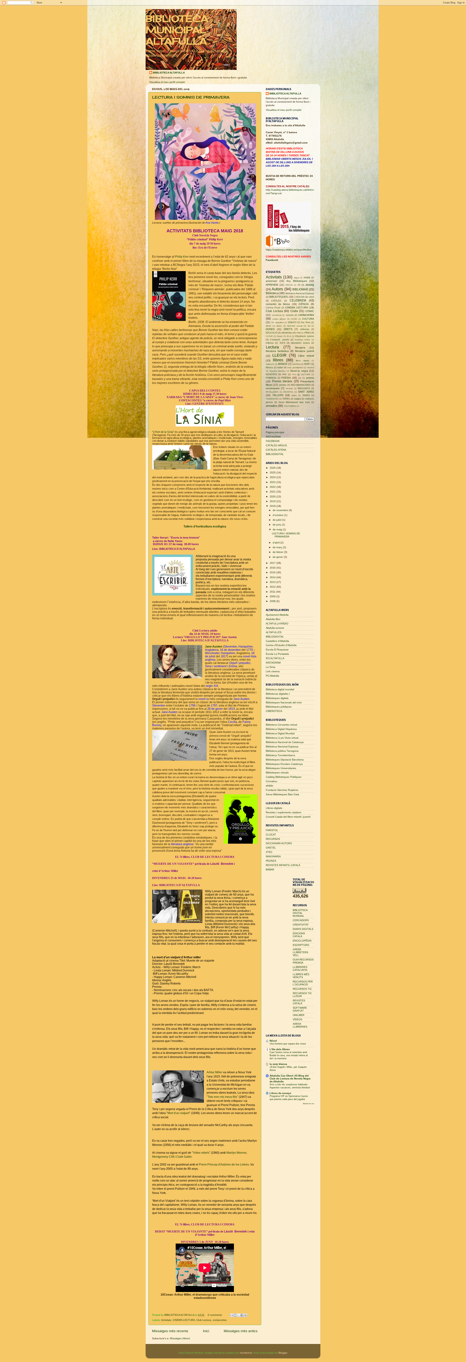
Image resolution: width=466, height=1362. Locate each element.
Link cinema (273, 671)
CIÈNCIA (304, 304)
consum (290, 315)
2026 (273, 467)
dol (309, 326)
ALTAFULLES (273, 632)
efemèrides (287, 332)
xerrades (271, 405)
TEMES (306, 395)
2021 (273, 491)
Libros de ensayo (280, 1093)
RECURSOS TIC (302, 989)
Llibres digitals (274, 808)
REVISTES (288, 392)
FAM (299, 333)
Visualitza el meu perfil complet (167, 82)
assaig (309, 284)
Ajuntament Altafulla (277, 615)
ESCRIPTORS (301, 945)
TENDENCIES (272, 399)
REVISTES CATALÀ (299, 1002)
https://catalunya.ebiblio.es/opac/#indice (289, 249)
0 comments (215, 1315)
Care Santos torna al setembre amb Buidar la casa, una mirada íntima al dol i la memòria (289, 1055)
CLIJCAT (271, 834)
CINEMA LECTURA (184, 1320)
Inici (206, 1331)
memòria (296, 364)
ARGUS (289, 285)
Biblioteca (272, 293)
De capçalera (277, 322)
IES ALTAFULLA (275, 658)
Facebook (272, 260)
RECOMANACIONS (301, 385)
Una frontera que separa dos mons (288, 1043)
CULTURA (308, 318)
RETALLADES (272, 392)
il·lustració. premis (279, 339)
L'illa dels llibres (280, 1049)
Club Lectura (203, 1320)
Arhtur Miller (214, 1072)
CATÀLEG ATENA (276, 449)
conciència (276, 315)
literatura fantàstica (277, 351)
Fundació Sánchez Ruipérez (282, 790)
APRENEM (272, 284)
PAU (284, 374)
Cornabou (271, 781)
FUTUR (269, 336)
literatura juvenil (304, 351)
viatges (297, 399)
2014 (273, 577)
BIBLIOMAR (300, 289)
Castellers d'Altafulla (277, 641)
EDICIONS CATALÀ (299, 935)
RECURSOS (273, 839)
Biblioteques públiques (279, 706)
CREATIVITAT (301, 924)
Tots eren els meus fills (222, 1096)
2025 (273, 472)
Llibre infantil (306, 355)
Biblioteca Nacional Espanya (299, 293)
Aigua (296, 278)
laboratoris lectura (300, 343)
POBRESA (271, 378)
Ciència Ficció (273, 307)
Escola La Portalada (277, 654)
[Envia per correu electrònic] (231, 1315)
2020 (273, 496)
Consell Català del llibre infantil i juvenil (288, 816)
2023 (273, 482)
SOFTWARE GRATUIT (300, 1009)
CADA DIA (299, 297)
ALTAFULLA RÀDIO (277, 623)
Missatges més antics (241, 1331)
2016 (273, 567)
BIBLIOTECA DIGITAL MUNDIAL (300, 913)
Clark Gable (184, 1156)
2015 (273, 572)
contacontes (220, 1320)
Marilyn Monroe (236, 1152)
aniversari (271, 281)
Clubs (294, 311)
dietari (268, 326)
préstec (283, 385)
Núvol (273, 1040)
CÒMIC (309, 311)
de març (278, 547)
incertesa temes (302, 340)
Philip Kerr (182, 256)
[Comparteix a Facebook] (242, 1315)
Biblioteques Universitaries (281, 768)
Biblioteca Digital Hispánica (281, 729)
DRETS (288, 329)
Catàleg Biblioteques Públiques (283, 777)
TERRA (286, 399)
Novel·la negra (299, 371)
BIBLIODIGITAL (275, 454)
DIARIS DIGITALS (303, 929)
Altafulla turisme (275, 628)
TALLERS (277, 395)
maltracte (270, 364)
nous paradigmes (295, 367)
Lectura (272, 347)
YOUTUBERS (290, 406)
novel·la (310, 367)
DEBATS (292, 322)
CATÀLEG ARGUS (276, 445)
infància (270, 343)
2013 (273, 582)
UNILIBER (298, 1015)
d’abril (276, 542)
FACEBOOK (273, 441)
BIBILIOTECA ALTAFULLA (169, 72)
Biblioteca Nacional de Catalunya (285, 742)
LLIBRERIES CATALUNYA (300, 968)
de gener (278, 557)
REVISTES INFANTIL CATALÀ (283, 865)
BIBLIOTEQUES (278, 296)
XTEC (269, 852)
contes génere (279, 319)
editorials (304, 329)
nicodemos (246, 1352)
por (299, 378)
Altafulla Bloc (273, 619)
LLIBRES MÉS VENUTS (301, 976)
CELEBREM (298, 300)
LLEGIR (279, 355)
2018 (273, 506)
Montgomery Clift (163, 1156)
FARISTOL (272, 830)
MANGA (282, 364)
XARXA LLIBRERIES (300, 1025)
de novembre (281, 510)
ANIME (306, 277)
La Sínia (270, 667)
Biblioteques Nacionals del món (284, 702)
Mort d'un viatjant (178, 1113)
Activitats (166, 1320)
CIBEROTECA (274, 711)
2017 (273, 563)
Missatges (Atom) (180, 1338)
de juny (277, 524)
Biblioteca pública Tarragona (282, 751)
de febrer (278, 552)
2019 (273, 501)
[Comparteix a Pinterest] (245, 1315)
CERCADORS (301, 920)
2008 (273, 601)
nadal (280, 367)
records (289, 388)
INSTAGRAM (273, 436)
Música (269, 367)
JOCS (282, 343)
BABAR (270, 869)
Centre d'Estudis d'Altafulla (281, 645)
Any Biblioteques (296, 281)
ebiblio (269, 785)
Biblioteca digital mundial (280, 689)
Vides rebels (201, 1152)
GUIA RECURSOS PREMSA (303, 961)
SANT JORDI (306, 391)
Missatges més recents (170, 1331)
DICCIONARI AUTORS (279, 843)
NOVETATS (271, 374)
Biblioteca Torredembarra (280, 755)
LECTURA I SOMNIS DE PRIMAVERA (191, 97)
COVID (294, 319)
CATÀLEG (276, 300)
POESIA (286, 377)
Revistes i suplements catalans (283, 812)
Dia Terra (305, 322)
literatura (300, 347)
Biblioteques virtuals (277, 772)
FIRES (307, 332)
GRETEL (271, 847)
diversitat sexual (294, 326)
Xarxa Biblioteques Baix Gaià (282, 794)
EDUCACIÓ (271, 332)
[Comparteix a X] (238, 1315)
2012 (273, 586)
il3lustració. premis (304, 336)
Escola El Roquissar (277, 649)
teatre (294, 395)
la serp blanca (278, 1064)
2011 (273, 591)
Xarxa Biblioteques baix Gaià (294, 402)
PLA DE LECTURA (301, 374)
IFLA (289, 336)
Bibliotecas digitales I (278, 693)
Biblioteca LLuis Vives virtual (282, 737)
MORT (307, 364)
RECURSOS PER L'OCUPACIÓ (303, 983)
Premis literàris (282, 381)
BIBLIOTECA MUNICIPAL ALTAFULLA (177, 30)
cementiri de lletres (278, 304)
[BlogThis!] (235, 1315)
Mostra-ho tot (308, 1104)
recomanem (273, 388)
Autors (277, 289)
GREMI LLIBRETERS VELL (300, 952)
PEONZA (271, 860)
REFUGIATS (304, 388)
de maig (278, 529)
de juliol (277, 520)
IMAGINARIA (273, 856)
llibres (278, 360)
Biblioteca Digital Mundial (280, 733)
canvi (311, 297)
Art (299, 285)
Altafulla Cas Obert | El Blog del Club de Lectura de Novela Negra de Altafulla (290, 1078)
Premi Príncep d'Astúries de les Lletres (224, 1164)
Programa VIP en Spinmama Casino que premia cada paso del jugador (289, 1098)
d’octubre (278, 515)
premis (310, 377)
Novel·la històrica (278, 371)
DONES (270, 329)
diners (279, 326)
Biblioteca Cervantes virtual (281, 724)
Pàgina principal (275, 432)
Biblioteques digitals (277, 698)
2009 (273, 596)
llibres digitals (302, 361)
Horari (279, 336)
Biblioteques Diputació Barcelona (285, 759)
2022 (273, 487)
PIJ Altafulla (272, 675)
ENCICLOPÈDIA (302, 940)
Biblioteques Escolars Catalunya (284, 764)
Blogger (283, 1352)
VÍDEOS (297, 1019)
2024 (273, 477)
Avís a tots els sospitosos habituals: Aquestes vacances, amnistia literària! (290, 1086)
